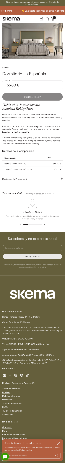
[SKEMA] (11, 19)
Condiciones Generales (13, 434)
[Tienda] (42, 19)
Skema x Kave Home (12, 403)
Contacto (7, 427)
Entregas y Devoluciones (14, 438)
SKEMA (5, 67)
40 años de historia (12, 410)
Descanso (7, 399)
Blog (4, 431)
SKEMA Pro (7, 414)
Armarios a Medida (11, 388)
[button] (47, 19)
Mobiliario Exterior (11, 396)
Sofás (5, 407)
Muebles (6, 392)
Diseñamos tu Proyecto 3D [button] (14, 179)
